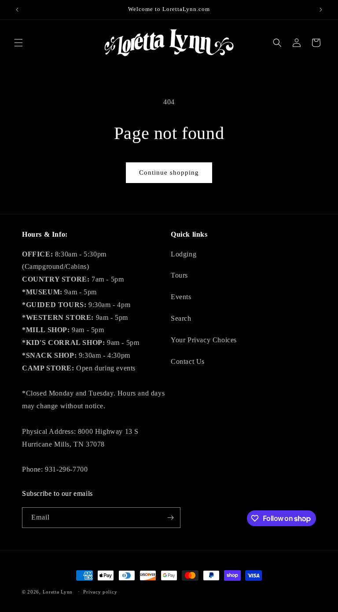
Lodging (183, 254)
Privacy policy (100, 591)
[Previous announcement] (17, 9)
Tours (179, 275)
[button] (18, 42)
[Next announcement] (321, 9)
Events (181, 297)
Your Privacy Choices (204, 340)
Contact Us (188, 361)
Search (181, 318)
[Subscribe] (170, 517)
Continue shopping (169, 172)
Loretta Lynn (58, 591)
